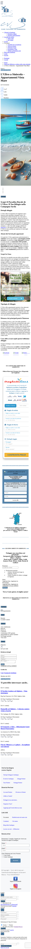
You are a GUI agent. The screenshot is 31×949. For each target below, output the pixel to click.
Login (5, 54)
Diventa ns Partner (21, 792)
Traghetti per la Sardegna (14, 44)
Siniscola (3, 227)
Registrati (6, 58)
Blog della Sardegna (8, 825)
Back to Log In (5, 947)
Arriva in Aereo (12, 46)
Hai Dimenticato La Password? (9, 904)
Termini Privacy (18, 926)
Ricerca (5, 587)
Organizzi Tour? (7, 804)
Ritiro (4, 579)
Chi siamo (15, 821)
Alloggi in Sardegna (9, 32)
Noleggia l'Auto (12, 47)
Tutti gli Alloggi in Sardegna (11, 775)
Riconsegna (5, 582)
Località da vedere (9, 37)
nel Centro (10, 40)
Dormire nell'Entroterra (14, 35)
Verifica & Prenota (6, 70)
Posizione (5, 566)
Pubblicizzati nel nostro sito (19, 817)
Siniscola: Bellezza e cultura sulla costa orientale (17, 64)
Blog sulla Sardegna (9, 52)
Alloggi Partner (21, 778)
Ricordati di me (6, 903)
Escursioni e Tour (12, 49)
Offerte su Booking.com (14, 50)
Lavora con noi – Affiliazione (11, 829)
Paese (3, 641)
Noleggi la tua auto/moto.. (10, 800)
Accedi (6, 60)
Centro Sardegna (8, 857)
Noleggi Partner (18, 782)
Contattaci (6, 821)
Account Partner (7, 792)
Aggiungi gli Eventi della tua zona (12, 808)
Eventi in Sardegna (8, 778)
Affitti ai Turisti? (7, 796)
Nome (3, 843)
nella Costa (11, 38)
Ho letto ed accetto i (12, 926)
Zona (2, 614)
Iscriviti (6, 55)
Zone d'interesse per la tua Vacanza (11, 853)
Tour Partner (6, 782)
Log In (12, 930)
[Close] (2, 894)
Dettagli (3, 196)
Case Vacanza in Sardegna (8, 673)
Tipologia (3, 606)
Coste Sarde (7, 855)
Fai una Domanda (5, 679)
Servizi (3, 623)
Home (5, 62)
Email (3, 848)
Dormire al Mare (12, 34)
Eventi (6, 41)
